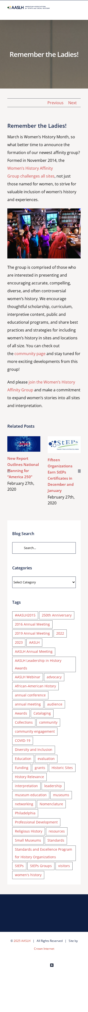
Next (72, 102)
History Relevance (29, 776)
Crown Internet (44, 949)
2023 (19, 642)
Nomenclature (51, 804)
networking (24, 804)
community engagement (35, 731)
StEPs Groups (41, 865)
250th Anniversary (57, 615)
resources (57, 831)
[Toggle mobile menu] (79, 12)
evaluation (46, 758)
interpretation (26, 785)
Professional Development (36, 822)
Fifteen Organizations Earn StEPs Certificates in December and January (63, 439)
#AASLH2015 (25, 615)
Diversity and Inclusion (33, 749)
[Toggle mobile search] (70, 12)
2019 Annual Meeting (32, 633)
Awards (21, 713)
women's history (28, 874)
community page (29, 353)
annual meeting (28, 704)
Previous (55, 102)
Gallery (23, 449)
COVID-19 (22, 740)
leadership (53, 785)
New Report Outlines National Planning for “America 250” (22, 438)
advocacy (54, 677)
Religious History (28, 831)
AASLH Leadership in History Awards (38, 664)
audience (54, 704)
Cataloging (42, 713)
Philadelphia (25, 813)
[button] (8, 471)
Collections (24, 722)
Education (23, 758)
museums (61, 795)
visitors (64, 865)
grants (40, 767)
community (48, 722)
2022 (60, 633)
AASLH (34, 642)
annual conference (30, 695)
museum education (31, 795)
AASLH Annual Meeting (34, 651)
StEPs (19, 865)
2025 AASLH (22, 941)
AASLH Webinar (27, 677)
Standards (55, 840)
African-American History (35, 686)
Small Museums (28, 840)
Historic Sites (62, 767)
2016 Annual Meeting (32, 624)
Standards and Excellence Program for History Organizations (43, 853)
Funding (21, 767)
